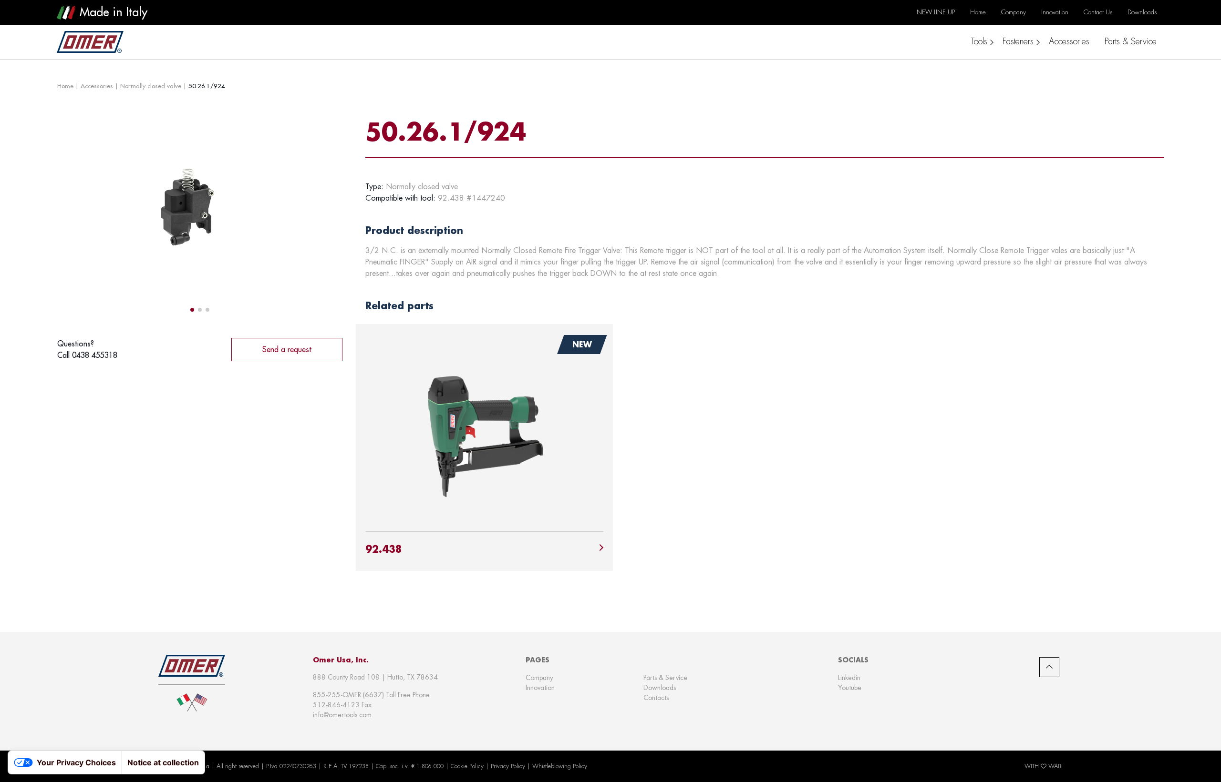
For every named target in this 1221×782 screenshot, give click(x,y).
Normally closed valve (150, 86)
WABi (1055, 766)
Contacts (656, 697)
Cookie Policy (467, 766)
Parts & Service (665, 677)
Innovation (540, 687)
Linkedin (849, 677)
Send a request (286, 349)
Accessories (97, 86)
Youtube (849, 687)
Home (65, 86)
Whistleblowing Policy (559, 766)
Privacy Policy (508, 766)
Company (539, 677)
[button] (192, 310)
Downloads (659, 687)
